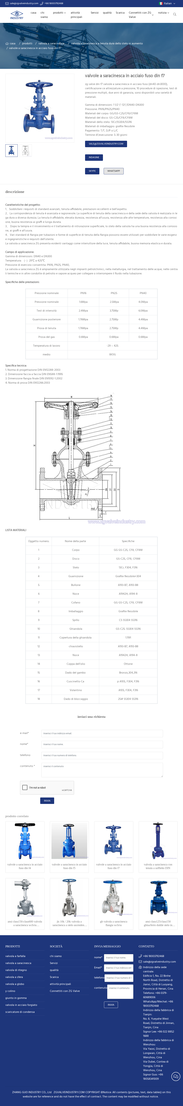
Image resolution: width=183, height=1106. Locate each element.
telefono (25, 755)
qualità (107, 13)
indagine (94, 157)
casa (33, 13)
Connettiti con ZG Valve (140, 15)
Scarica (120, 13)
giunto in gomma (16, 998)
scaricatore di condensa (20, 1012)
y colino (10, 991)
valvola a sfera (14, 977)
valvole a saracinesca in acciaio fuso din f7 (113, 866)
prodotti (58, 13)
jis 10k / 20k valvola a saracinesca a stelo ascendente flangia (69, 923)
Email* (98, 967)
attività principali (76, 15)
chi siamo (44, 15)
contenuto (100, 988)
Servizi (95, 13)
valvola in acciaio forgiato (21, 1005)
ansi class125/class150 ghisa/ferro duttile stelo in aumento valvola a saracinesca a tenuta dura (158, 923)
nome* (24, 744)
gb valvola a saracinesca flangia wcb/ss (113, 923)
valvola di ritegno (16, 970)
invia (47, 800)
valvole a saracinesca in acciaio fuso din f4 (24, 866)
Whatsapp (113, 171)
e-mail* (24, 733)
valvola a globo (14, 984)
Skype (92, 171)
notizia (162, 13)
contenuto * (27, 766)
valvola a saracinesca (51, 43)
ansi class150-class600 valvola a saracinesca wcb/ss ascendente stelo (25, 923)
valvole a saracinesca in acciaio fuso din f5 (69, 866)
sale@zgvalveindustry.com (24, 4)
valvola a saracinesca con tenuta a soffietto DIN (158, 866)
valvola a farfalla (15, 956)
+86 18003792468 (53, 4)
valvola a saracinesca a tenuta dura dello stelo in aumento (107, 43)
